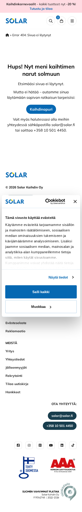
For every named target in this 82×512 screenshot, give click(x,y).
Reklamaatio (15, 331)
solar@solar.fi (62, 416)
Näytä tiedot (58, 277)
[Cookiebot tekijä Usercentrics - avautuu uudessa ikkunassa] (48, 202)
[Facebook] (18, 445)
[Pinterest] (40, 445)
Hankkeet (12, 392)
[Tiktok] (73, 445)
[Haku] (50, 20)
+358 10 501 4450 (59, 426)
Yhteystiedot (15, 359)
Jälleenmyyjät (16, 367)
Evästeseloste (15, 323)
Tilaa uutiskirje (16, 384)
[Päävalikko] (72, 20)
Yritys (9, 351)
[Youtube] (51, 445)
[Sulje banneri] (75, 201)
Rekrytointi (13, 376)
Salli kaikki (40, 292)
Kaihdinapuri (41, 109)
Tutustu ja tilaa (41, 9)
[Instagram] (29, 445)
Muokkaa (38, 307)
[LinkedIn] (62, 445)
